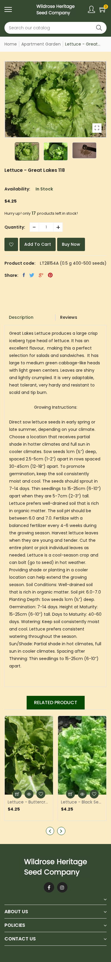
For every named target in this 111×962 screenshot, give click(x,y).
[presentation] (50, 831)
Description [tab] (21, 317)
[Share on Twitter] (31, 275)
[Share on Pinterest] (50, 275)
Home (10, 44)
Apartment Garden (41, 44)
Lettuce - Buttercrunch (29, 802)
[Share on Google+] (41, 275)
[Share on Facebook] (24, 275)
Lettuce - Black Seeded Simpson (82, 802)
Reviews (68, 317)
